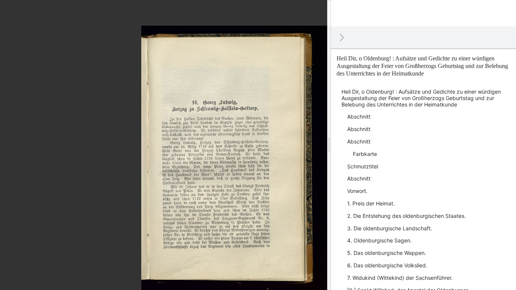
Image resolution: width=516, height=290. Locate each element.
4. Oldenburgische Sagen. (379, 240)
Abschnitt (359, 116)
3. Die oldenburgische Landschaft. (389, 228)
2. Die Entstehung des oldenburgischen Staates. (406, 216)
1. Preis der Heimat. (371, 203)
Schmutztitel (362, 166)
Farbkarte (365, 154)
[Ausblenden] (342, 37)
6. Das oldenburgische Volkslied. (387, 265)
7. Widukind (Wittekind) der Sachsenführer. (400, 278)
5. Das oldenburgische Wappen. (386, 253)
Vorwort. (357, 191)
